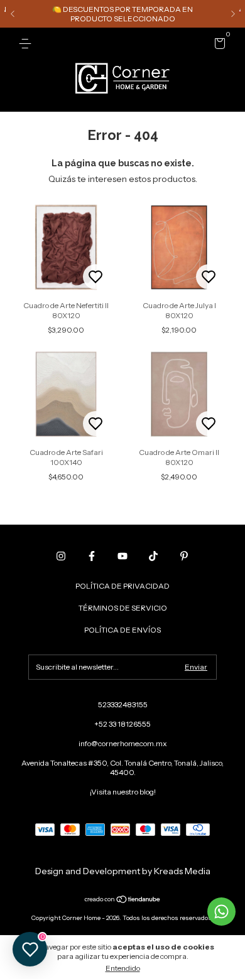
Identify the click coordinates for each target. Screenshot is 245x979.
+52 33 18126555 (122, 724)
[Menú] (27, 44)
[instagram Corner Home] (61, 556)
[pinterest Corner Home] (184, 556)
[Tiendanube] (123, 900)
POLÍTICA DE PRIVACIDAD (122, 586)
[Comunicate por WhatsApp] (221, 911)
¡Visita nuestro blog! (123, 791)
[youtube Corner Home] (122, 556)
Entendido (123, 968)
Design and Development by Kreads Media (122, 871)
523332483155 (123, 704)
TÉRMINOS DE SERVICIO (123, 608)
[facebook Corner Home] (92, 556)
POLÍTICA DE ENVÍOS (122, 629)
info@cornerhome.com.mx (123, 743)
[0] (217, 45)
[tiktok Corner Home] (153, 556)
